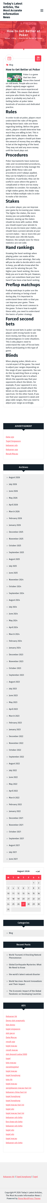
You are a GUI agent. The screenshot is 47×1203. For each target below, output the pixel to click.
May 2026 (13, 498)
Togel (35, 1177)
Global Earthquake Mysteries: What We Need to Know (25, 966)
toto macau (11, 1063)
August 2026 (14, 477)
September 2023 (16, 675)
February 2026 (15, 518)
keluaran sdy (12, 445)
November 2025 (16, 539)
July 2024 (13, 607)
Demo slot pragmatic (15, 1020)
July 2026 (13, 484)
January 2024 (15, 648)
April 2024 (13, 627)
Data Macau (11, 1037)
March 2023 (14, 716)
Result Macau (12, 454)
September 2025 (16, 552)
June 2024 (13, 614)
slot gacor (10, 1033)
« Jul (38, 871)
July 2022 (13, 770)
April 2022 (13, 791)
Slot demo (10, 1025)
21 (28, 899)
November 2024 (16, 579)
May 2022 (13, 784)
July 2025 (13, 566)
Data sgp (10, 437)
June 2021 (13, 859)
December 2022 (16, 736)
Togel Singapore (13, 441)
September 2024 (16, 593)
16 (39, 893)
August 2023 (14, 682)
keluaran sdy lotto (14, 1143)
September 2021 (16, 838)
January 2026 (15, 525)
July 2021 (13, 852)
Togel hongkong (23, 1177)
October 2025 (15, 545)
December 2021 (16, 818)
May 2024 (13, 620)
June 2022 (13, 777)
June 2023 (13, 695)
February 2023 (15, 723)
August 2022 (14, 763)
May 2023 (13, 702)
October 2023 (15, 668)
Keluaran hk (11, 1016)
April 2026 (13, 505)
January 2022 (15, 811)
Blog (14, 38)
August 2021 (14, 845)
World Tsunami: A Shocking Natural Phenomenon (25, 956)
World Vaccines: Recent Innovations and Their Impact (25, 982)
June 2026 (13, 491)
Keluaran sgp (12, 449)
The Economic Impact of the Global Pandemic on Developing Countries (25, 992)
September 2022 (16, 757)
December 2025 (16, 532)
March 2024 (14, 634)
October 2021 (15, 832)
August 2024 (14, 600)
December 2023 (16, 654)
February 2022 (15, 804)
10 (8, 893)
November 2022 (16, 743)
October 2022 (15, 750)
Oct (38, 58)
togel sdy (10, 1130)
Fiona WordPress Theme (29, 1198)
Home (7, 38)
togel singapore (13, 1029)
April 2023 (13, 709)
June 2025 (13, 573)
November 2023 (16, 661)
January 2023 (15, 729)
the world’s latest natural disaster (24, 974)
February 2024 (15, 641)
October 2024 (15, 586)
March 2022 (14, 797)
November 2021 (16, 825)
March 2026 (14, 511)
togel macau (11, 1138)
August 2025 (14, 559)
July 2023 (13, 688)
